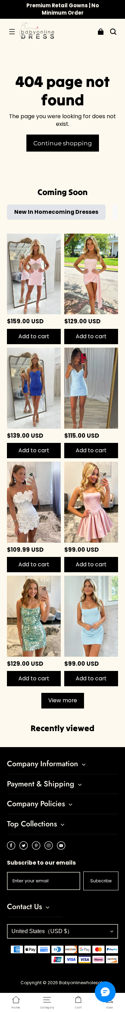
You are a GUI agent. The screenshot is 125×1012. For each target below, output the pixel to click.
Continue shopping (62, 143)
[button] (12, 32)
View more (62, 700)
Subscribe (100, 881)
